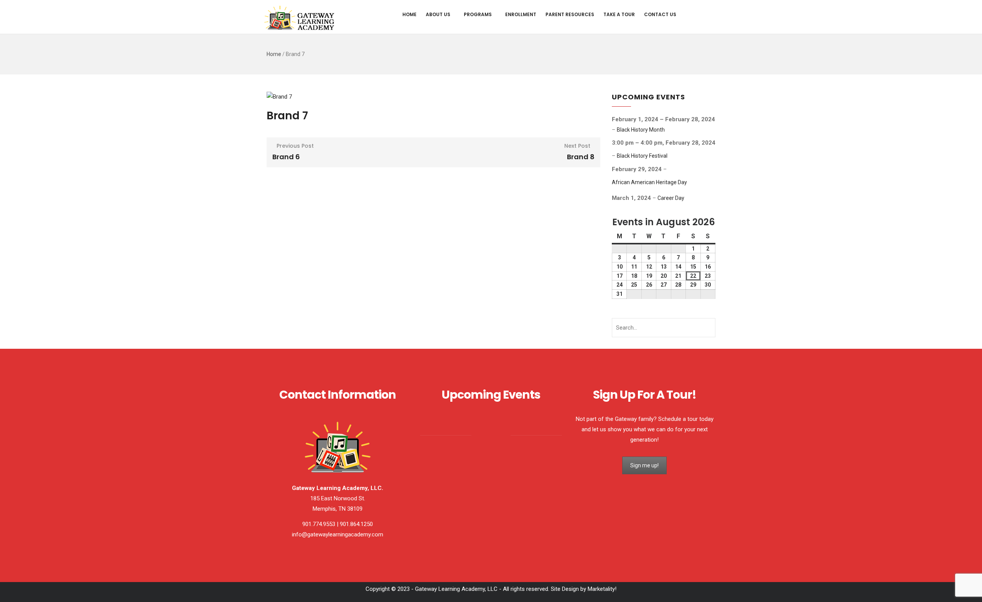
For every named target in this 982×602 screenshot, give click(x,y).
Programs (478, 14)
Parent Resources (569, 14)
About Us (438, 14)
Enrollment (520, 14)
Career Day (670, 198)
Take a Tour (619, 14)
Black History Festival (642, 156)
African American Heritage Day (649, 182)
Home (409, 14)
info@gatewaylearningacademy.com (337, 534)
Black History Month (641, 130)
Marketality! (602, 589)
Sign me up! (644, 465)
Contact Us (660, 14)
